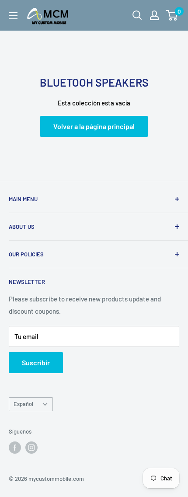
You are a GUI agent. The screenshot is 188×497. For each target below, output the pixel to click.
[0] (172, 15)
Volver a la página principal (94, 126)
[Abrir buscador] (137, 15)
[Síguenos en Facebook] (15, 447)
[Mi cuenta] (154, 15)
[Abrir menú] (13, 15)
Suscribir (36, 362)
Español (23, 403)
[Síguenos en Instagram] (31, 447)
